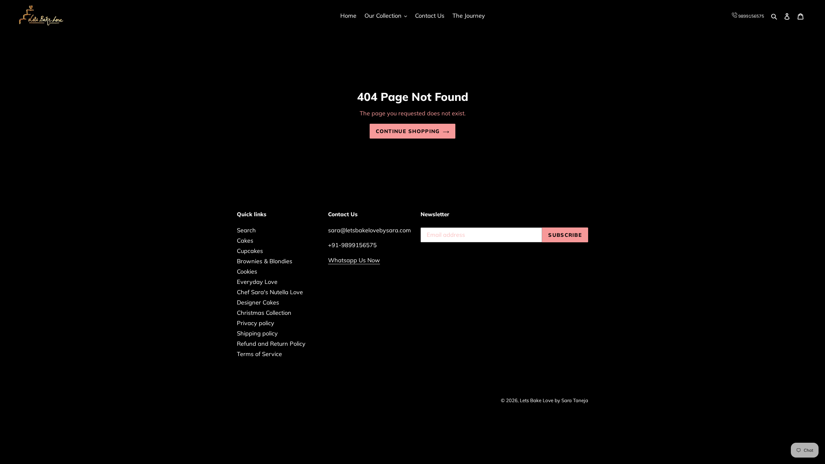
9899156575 (750, 16)
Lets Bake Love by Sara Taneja (554, 400)
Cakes (245, 240)
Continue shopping (408, 131)
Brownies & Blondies (264, 261)
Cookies (247, 271)
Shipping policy (257, 333)
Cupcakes (250, 251)
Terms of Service (259, 354)
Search (246, 230)
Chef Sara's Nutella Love (270, 292)
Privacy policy (255, 323)
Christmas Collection (264, 312)
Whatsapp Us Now (354, 260)
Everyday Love (257, 281)
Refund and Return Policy (271, 343)
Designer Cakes (258, 302)
